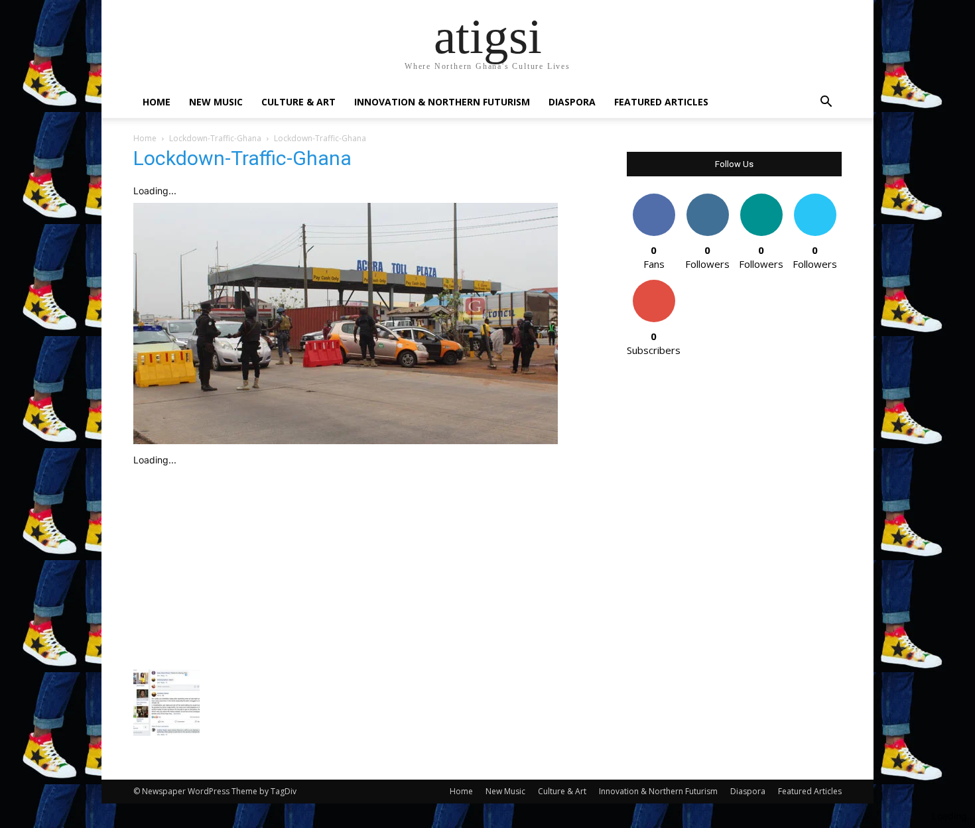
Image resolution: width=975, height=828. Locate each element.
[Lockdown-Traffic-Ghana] (345, 440)
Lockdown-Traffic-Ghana (215, 138)
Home (156, 101)
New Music (216, 101)
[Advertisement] (364, 565)
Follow (707, 199)
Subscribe (654, 285)
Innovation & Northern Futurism (442, 101)
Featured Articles (661, 101)
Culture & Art (298, 101)
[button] (826, 103)
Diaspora (572, 101)
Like (653, 199)
